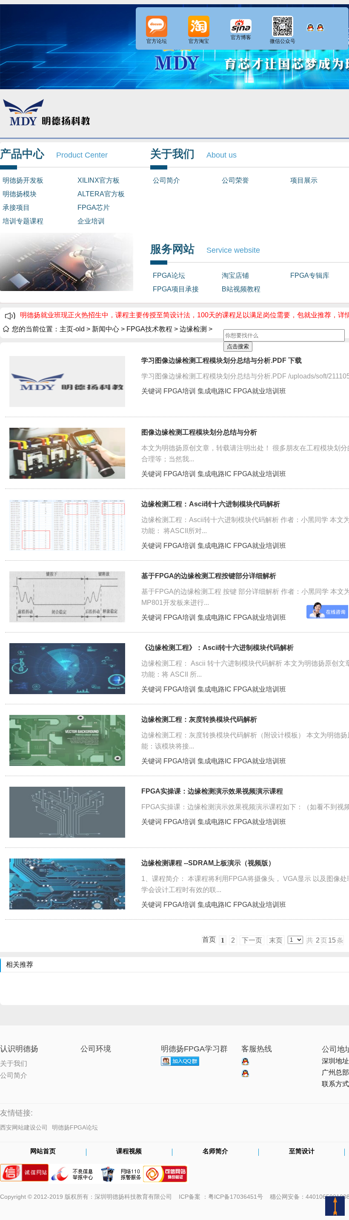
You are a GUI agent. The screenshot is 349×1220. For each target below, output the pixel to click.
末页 (276, 940)
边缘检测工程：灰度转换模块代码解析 (199, 719)
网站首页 (43, 1152)
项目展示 (304, 180)
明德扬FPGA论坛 (75, 1127)
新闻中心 (105, 329)
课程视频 (129, 1152)
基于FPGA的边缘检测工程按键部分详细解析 (208, 575)
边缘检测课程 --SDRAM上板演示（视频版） (208, 863)
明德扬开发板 (23, 180)
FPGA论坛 (169, 275)
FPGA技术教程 (149, 329)
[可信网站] (165, 1170)
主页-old (72, 329)
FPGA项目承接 (176, 289)
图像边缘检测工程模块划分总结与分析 (199, 432)
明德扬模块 (20, 194)
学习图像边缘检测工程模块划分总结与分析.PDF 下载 (221, 360)
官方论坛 (156, 41)
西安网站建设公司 (24, 1127)
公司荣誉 (235, 180)
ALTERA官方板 (101, 194)
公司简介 (166, 180)
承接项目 (16, 207)
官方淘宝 (199, 41)
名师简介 (215, 1152)
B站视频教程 (241, 289)
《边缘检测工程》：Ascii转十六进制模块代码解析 (217, 647)
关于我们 (13, 1063)
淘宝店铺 (235, 275)
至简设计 (302, 1152)
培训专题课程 (23, 221)
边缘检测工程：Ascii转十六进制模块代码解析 (210, 504)
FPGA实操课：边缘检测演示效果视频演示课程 (212, 791)
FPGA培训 (179, 391)
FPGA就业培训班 (259, 391)
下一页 (252, 940)
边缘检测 (193, 329)
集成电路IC (214, 391)
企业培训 (91, 221)
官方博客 (241, 37)
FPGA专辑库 (309, 275)
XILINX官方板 (98, 180)
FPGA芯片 (93, 207)
